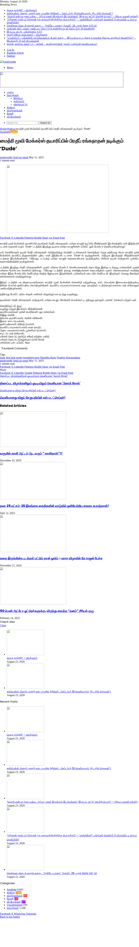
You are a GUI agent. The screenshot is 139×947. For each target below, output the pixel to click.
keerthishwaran (31, 357)
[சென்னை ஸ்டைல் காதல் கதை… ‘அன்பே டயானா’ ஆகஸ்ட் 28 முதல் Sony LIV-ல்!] (25, 869)
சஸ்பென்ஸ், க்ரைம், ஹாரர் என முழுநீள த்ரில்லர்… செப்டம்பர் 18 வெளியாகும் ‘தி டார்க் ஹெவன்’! (60, 13)
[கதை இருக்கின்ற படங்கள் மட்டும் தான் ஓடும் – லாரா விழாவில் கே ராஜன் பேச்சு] (33, 551)
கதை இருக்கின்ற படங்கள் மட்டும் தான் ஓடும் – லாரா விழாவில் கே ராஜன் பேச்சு (51, 558)
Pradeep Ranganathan (68, 357)
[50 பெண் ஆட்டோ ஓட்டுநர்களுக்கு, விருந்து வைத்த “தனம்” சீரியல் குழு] (33, 603)
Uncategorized (14, 904)
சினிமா (11, 107)
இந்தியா (18, 98)
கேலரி (10, 113)
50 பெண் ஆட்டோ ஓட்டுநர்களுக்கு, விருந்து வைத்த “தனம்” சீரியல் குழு (47, 611)
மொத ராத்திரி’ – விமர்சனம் (22, 10)
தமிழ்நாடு (19, 101)
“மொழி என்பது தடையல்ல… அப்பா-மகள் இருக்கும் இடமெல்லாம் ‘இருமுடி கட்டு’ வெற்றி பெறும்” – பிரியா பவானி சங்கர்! (72, 16)
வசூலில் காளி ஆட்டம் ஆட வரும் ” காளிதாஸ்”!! (31, 453)
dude (2, 357)
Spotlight (5, 131)
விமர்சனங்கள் (15, 110)
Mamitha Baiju (48, 357)
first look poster (14, 357)
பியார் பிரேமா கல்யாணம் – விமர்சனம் (27, 34)
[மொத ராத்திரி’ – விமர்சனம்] (25, 654)
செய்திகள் (13, 95)
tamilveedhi (6, 157)
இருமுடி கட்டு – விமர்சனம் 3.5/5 (24, 31)
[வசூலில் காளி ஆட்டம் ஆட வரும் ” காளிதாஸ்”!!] (33, 446)
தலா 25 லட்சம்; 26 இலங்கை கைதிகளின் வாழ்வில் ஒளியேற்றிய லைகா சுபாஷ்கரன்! (54, 506)
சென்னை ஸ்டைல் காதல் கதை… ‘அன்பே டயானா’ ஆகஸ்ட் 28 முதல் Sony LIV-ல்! (52, 25)
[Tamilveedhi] (8, 61)
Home (3, 128)
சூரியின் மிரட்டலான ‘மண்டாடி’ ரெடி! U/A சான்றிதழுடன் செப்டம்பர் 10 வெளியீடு (51, 28)
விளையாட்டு (20, 104)
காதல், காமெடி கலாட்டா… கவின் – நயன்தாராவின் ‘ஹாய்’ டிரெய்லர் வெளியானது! (52, 44)
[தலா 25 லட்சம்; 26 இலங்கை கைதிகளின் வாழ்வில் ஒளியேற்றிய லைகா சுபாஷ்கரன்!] (33, 498)
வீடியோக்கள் (14, 116)
